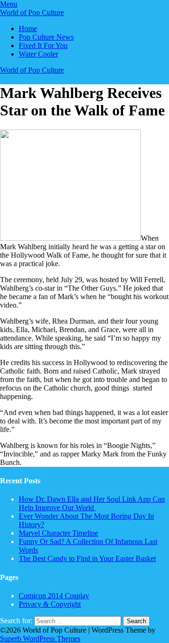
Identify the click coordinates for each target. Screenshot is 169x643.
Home (28, 28)
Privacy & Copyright (50, 604)
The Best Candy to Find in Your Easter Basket (87, 558)
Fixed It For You (43, 45)
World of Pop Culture (32, 12)
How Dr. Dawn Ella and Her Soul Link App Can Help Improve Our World (92, 503)
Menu (8, 4)
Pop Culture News (46, 37)
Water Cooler (38, 54)
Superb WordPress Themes (40, 639)
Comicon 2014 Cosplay (54, 596)
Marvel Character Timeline (58, 533)
